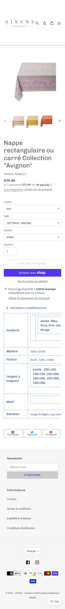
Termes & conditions (19, 508)
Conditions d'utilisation (21, 528)
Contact (11, 499)
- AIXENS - (19, 593)
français (31, 551)
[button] (28, 184)
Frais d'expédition (13, 189)
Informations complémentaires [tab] (28, 308)
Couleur (8, 202)
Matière (8, 230)
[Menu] (59, 23)
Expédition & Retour (19, 518)
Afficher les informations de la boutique (29, 298)
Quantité (8, 244)
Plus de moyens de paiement (32, 281)
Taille (6, 216)
